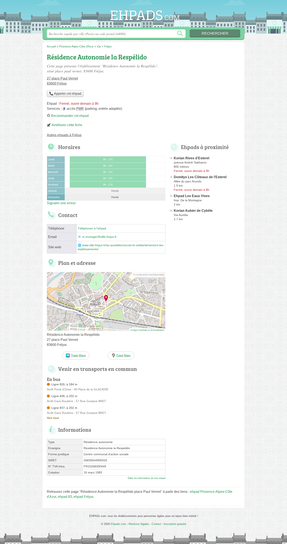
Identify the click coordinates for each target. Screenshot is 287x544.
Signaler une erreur (61, 203)
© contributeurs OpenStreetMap (148, 274)
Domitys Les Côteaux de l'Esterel (200, 177)
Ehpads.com (143, 15)
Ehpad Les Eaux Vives (192, 196)
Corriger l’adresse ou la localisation (147, 330)
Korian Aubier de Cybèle (193, 210)
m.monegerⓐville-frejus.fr (99, 236)
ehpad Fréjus (83, 496)
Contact (156, 524)
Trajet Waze (78, 355)
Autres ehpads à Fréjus (64, 135)
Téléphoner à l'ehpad (92, 228)
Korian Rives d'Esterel (191, 158)
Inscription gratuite (175, 524)
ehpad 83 (65, 496)
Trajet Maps (123, 355)
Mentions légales (139, 524)
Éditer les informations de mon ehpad (146, 478)
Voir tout (53, 418)
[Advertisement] (205, 320)
